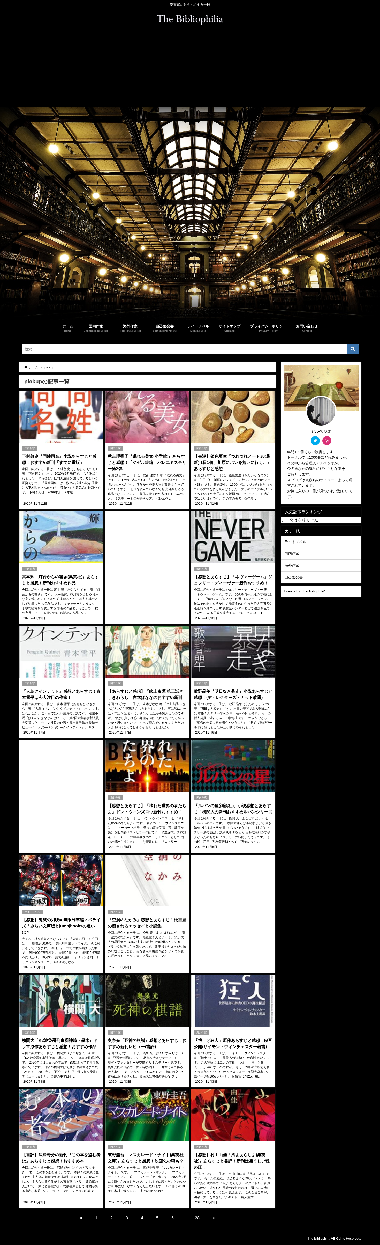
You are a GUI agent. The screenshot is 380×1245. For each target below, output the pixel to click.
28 (197, 1218)
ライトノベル (32, 912)
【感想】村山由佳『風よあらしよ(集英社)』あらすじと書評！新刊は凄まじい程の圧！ (232, 1161)
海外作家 (201, 569)
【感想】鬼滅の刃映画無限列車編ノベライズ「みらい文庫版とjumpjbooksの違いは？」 (61, 926)
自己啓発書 (294, 577)
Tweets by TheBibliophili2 (304, 591)
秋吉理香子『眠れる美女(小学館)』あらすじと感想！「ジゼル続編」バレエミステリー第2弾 (147, 462)
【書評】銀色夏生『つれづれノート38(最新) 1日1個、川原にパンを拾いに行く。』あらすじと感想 (232, 462)
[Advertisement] (190, 68)
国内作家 (30, 448)
